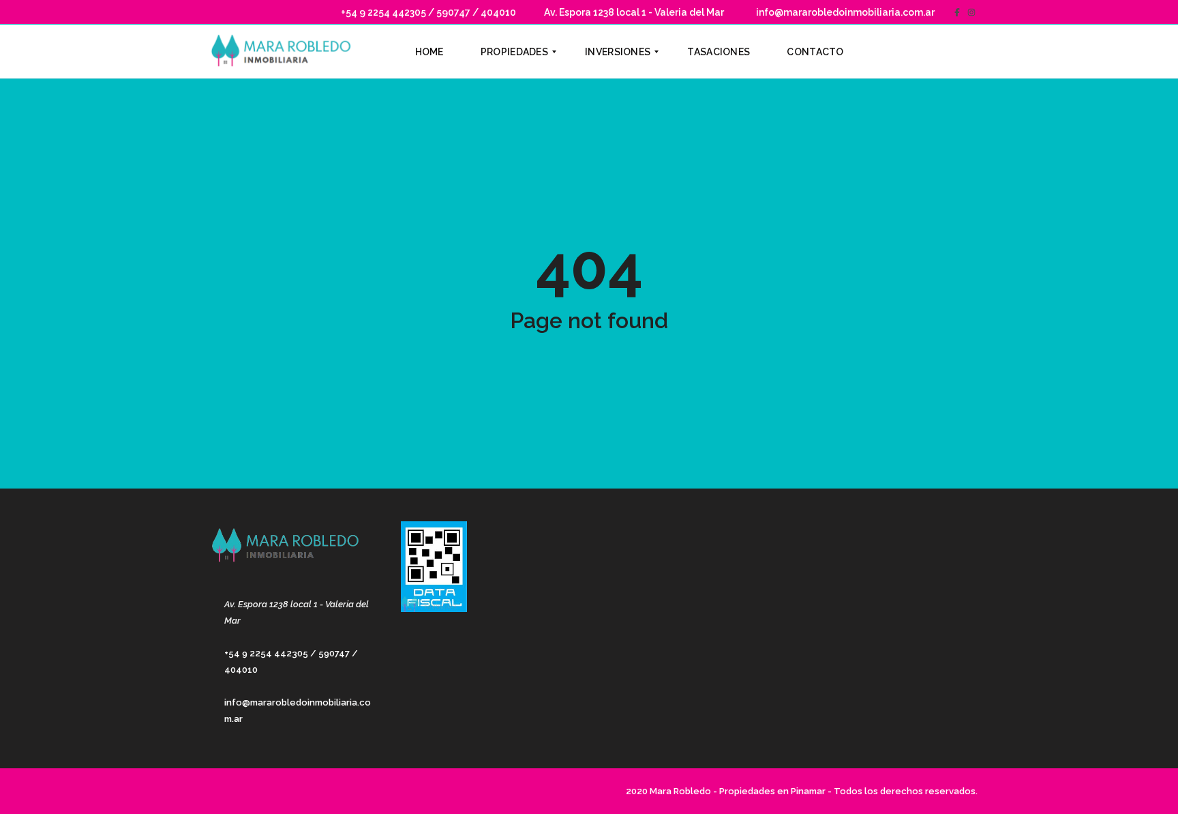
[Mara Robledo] (283, 52)
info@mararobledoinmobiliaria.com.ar (844, 12)
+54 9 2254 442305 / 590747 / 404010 (427, 12)
